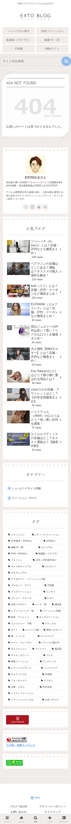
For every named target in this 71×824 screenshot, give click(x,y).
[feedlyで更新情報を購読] (38, 206)
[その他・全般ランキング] (16, 739)
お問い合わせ (19, 811)
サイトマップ (52, 811)
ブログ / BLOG (18, 806)
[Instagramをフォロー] (32, 206)
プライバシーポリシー (52, 806)
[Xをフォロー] (25, 206)
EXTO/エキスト (35, 177)
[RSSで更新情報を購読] (45, 206)
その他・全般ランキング (20, 745)
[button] (66, 61)
